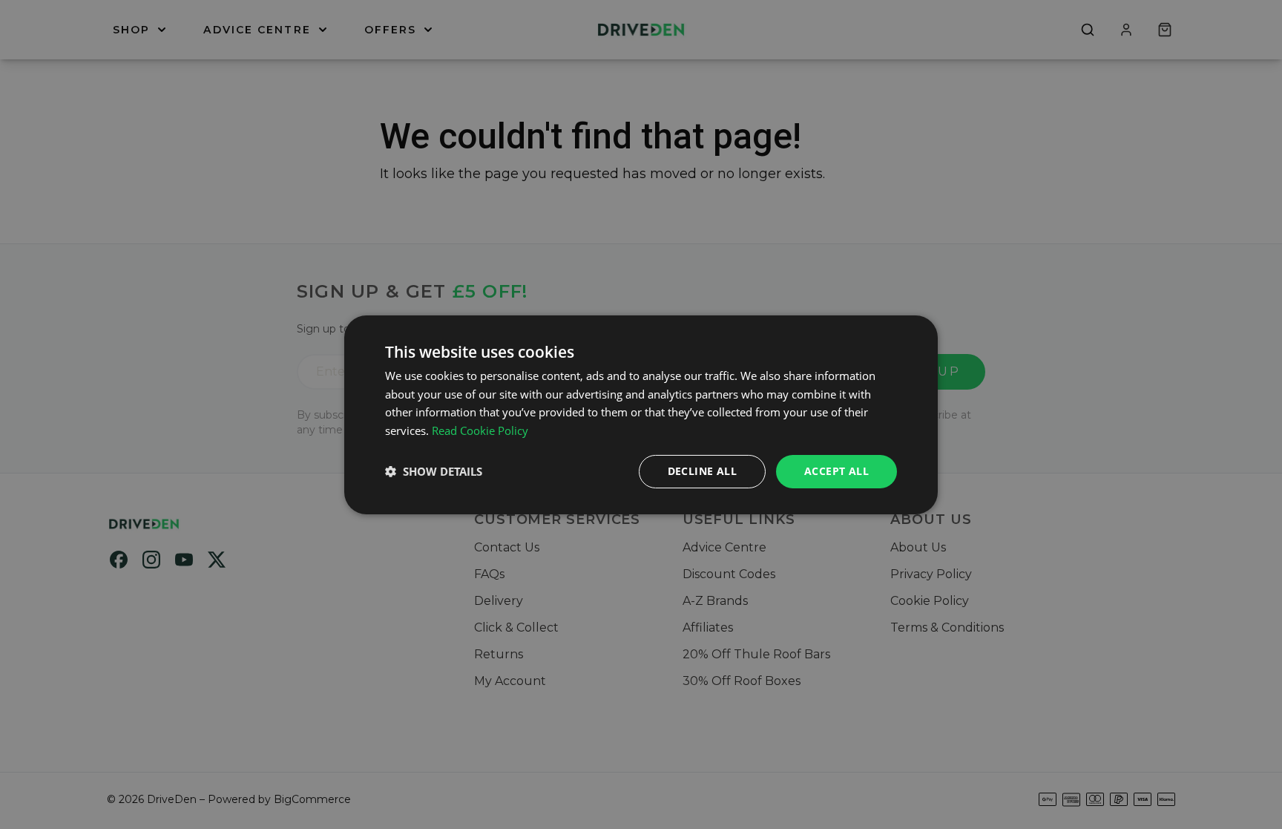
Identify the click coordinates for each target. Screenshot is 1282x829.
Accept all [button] (836, 471)
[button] (433, 471)
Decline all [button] (702, 471)
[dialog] (641, 414)
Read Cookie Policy (480, 430)
